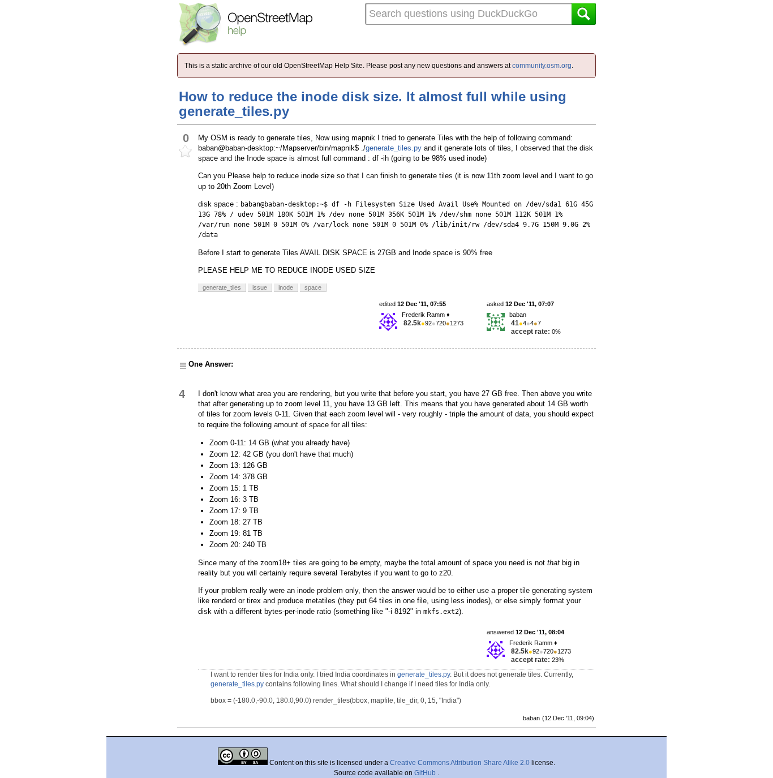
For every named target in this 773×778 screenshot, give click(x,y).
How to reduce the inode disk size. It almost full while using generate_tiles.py (372, 104)
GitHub (425, 773)
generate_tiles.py (394, 148)
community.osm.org (542, 66)
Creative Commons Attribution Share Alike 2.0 (460, 763)
